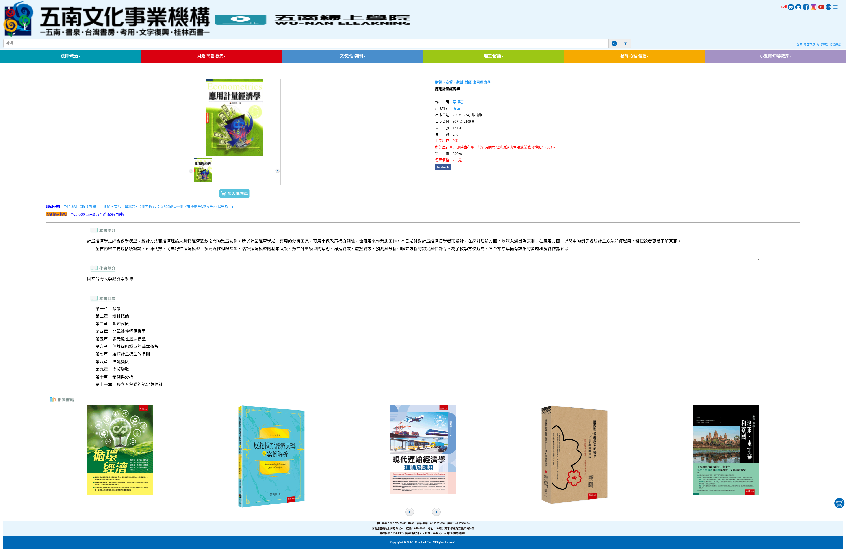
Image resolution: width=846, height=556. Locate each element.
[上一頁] (191, 171)
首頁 (799, 44)
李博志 (458, 102)
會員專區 (822, 44)
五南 (456, 108)
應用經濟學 (482, 82)
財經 (468, 82)
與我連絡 (835, 44)
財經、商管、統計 (449, 82)
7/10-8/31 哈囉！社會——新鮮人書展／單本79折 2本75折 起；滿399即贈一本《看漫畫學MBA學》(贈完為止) (148, 206)
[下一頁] (277, 171)
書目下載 (809, 44)
